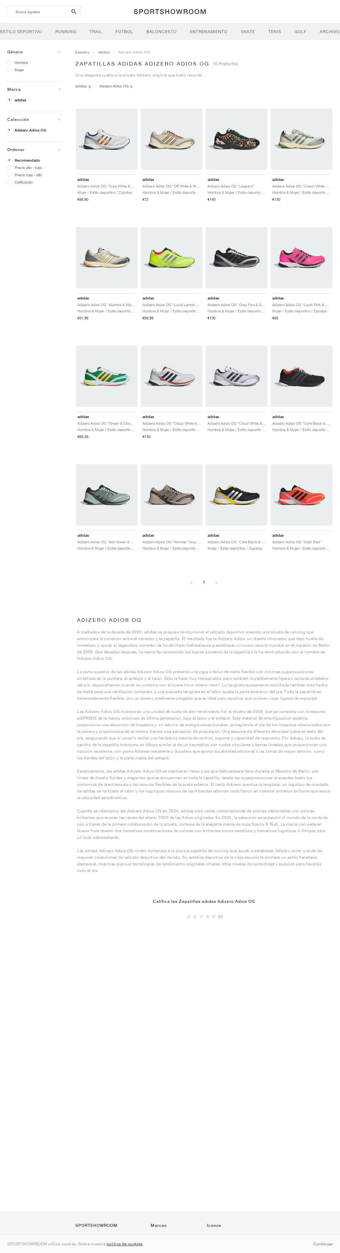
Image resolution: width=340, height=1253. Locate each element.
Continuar (323, 1243)
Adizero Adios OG (30, 130)
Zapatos (82, 52)
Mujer (19, 70)
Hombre (21, 62)
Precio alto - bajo (28, 167)
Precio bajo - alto (28, 175)
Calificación (24, 182)
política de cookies (125, 1243)
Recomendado (27, 160)
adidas (20, 100)
